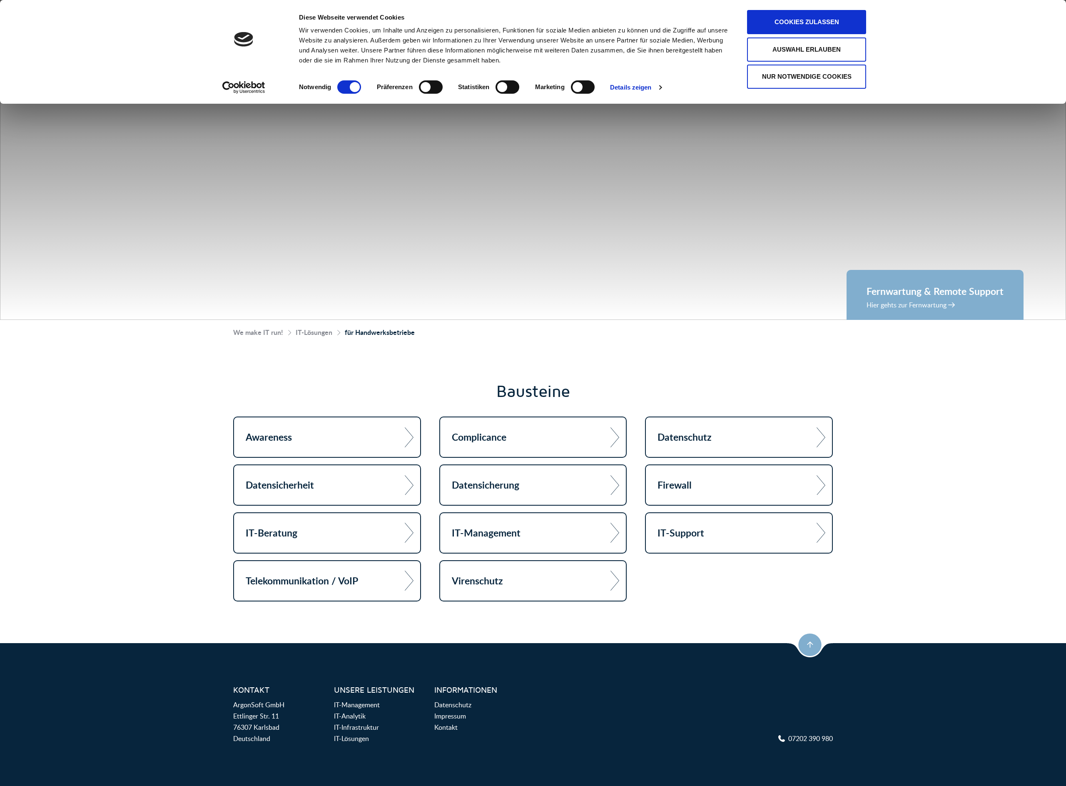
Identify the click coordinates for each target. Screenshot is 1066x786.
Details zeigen (630, 87)
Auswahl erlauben (806, 49)
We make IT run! (258, 332)
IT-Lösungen (314, 332)
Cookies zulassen (807, 21)
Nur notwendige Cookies (807, 76)
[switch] (431, 87)
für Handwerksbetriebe (380, 332)
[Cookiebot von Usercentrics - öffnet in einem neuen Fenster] (243, 87)
